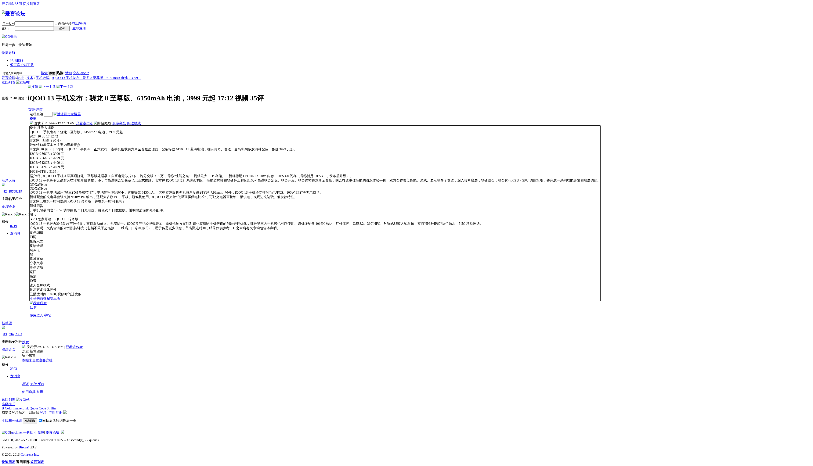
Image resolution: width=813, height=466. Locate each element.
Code (42, 408)
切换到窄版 (31, 4)
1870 (11, 191)
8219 (18, 191)
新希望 (7, 323)
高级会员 (8, 349)
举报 (47, 315)
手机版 (28, 432)
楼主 (33, 118)
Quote (34, 408)
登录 (43, 412)
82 (5, 191)
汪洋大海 (8, 180)
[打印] (33, 87)
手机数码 (43, 78)
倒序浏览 (119, 123)
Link (25, 408)
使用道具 (36, 315)
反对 (40, 384)
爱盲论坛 (8, 78)
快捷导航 (8, 52)
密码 (5, 28)
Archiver (17, 432)
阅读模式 (134, 123)
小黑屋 (39, 432)
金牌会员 (8, 206)
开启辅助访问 (12, 4)
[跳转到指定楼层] (67, 114)
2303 (18, 334)
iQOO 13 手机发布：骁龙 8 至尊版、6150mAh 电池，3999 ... (96, 78)
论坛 (17, 60)
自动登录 (65, 23)
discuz (84, 73)
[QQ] (6, 432)
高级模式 (8, 404)
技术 (29, 78)
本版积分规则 (12, 420)
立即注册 (79, 28)
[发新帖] (23, 82)
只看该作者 (84, 123)
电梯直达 (36, 114)
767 (11, 334)
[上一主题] (47, 87)
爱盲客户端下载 (22, 65)
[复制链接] (35, 109)
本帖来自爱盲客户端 (37, 360)
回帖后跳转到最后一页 (59, 420)
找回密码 (79, 23)
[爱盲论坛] (13, 14)
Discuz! (24, 447)
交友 (76, 73)
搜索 (44, 73)
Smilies (52, 408)
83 (5, 334)
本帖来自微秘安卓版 (45, 298)
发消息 (15, 233)
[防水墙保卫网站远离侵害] (62, 432)
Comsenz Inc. (30, 454)
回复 (33, 307)
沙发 (25, 342)
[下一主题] (65, 87)
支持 (33, 384)
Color (8, 408)
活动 (68, 73)
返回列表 (8, 82)
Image (17, 408)
